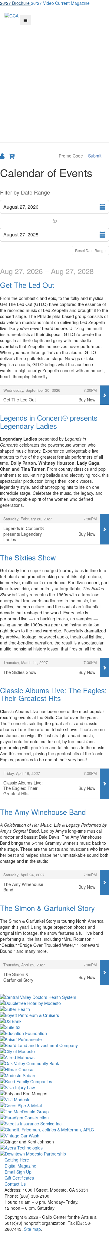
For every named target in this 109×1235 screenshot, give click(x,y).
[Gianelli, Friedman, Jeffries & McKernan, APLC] (54, 1130)
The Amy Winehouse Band (43, 811)
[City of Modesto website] (54, 1051)
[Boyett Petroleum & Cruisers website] (54, 1015)
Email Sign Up (18, 1172)
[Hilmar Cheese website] (54, 1069)
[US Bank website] (54, 1021)
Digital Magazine (20, 1166)
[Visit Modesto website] (54, 1099)
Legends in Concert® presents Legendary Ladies (48, 421)
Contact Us (15, 1184)
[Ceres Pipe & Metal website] (54, 1105)
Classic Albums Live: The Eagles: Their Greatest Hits (53, 694)
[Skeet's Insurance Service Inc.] (54, 1124)
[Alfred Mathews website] (54, 1057)
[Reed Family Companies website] (54, 1081)
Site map (32, 1229)
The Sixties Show (28, 557)
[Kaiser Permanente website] (54, 1039)
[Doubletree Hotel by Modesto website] (54, 1003)
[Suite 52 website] (54, 1027)
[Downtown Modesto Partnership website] (54, 1154)
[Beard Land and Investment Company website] (54, 1045)
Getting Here (17, 1160)
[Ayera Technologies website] (54, 1148)
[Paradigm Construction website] (54, 1118)
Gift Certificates (19, 1178)
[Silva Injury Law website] (54, 1087)
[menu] (25, 20)
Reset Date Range (90, 250)
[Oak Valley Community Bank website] (54, 1063)
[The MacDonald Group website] (54, 1112)
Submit (94, 156)
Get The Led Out (27, 284)
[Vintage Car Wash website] (54, 1136)
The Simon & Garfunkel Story (47, 908)
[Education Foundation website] (54, 1033)
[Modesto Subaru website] (54, 1075)
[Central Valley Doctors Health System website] (54, 997)
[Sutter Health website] (54, 1009)
